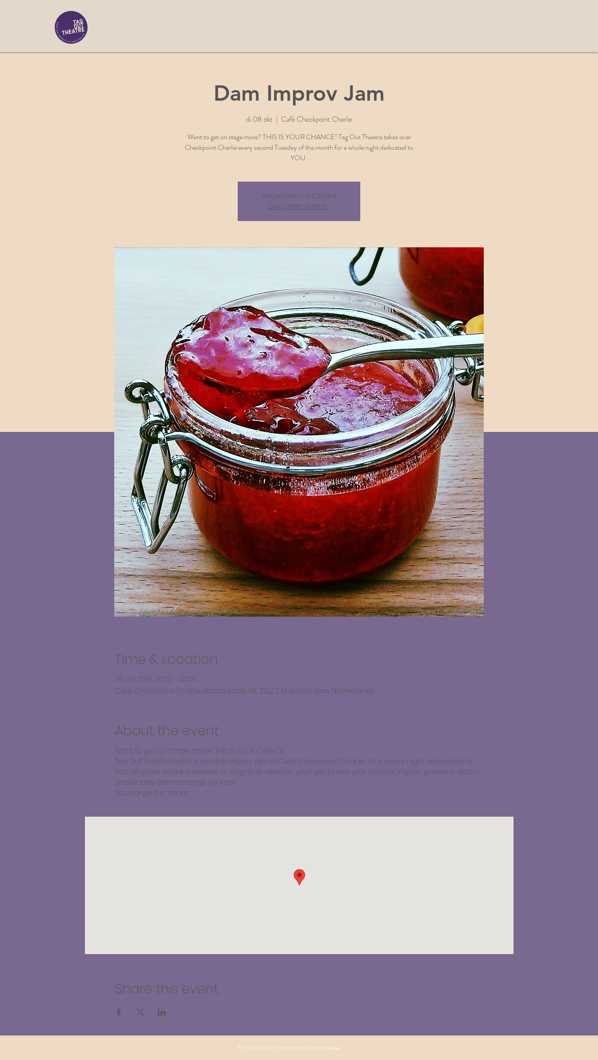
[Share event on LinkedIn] (162, 1012)
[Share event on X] (140, 1012)
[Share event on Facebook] (119, 1012)
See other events (299, 206)
